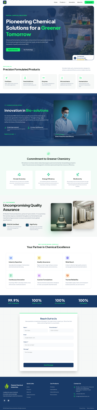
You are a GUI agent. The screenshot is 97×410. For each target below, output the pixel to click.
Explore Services (13, 49)
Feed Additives (53, 389)
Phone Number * (53, 327)
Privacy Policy (82, 408)
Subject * (26, 342)
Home (55, 2)
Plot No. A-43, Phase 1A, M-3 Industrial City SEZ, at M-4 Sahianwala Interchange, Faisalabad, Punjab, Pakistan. (85, 389)
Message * (26, 349)
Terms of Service (90, 408)
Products (62, 2)
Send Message (48, 365)
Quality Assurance (31, 394)
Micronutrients (53, 394)
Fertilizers (52, 387)
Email (25, 334)
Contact (29, 397)
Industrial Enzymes (54, 392)
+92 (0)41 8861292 (80, 393)
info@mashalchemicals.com (82, 396)
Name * (25, 327)
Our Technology (28, 49)
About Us (79, 2)
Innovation (72, 2)
